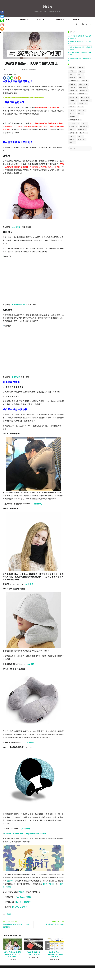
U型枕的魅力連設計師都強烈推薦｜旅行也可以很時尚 (12, 954)
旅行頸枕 (84, 90)
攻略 (85, 81)
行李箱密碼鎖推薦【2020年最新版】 (33, 953)
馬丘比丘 (81, 139)
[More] (19, 78)
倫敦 (71, 74)
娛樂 (81, 77)
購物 (71, 130)
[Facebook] (4, 78)
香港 (71, 139)
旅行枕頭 (82, 87)
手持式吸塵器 (74, 81)
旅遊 (72, 94)
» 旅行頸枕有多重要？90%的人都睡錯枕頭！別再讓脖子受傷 (23, 98)
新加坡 (72, 84)
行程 (84, 123)
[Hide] (0, 32)
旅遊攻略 (73, 100)
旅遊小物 (85, 97)
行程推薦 (73, 126)
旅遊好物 (33, 70)
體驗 (71, 143)
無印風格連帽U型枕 (19, 305)
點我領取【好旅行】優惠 (13, 834)
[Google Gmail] (15, 78)
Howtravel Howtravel (10, 70)
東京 (71, 107)
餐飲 (71, 136)
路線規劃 (73, 133)
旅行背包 (73, 90)
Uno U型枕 (17, 227)
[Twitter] (8, 78)
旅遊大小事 (83, 94)
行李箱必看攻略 (75, 120)
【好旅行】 (10, 881)
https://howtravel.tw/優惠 (36, 834)
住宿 (81, 71)
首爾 (80, 136)
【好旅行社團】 (48, 884)
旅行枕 (72, 87)
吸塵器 (72, 77)
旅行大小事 (83, 84)
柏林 (80, 107)
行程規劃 (84, 126)
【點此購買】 (37, 504)
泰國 (71, 110)
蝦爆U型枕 (16, 377)
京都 (81, 68)
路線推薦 (82, 130)
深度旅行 (81, 110)
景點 (72, 103)
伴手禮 (72, 71)
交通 (72, 68)
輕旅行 (83, 133)
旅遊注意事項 (86, 100)
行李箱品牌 (73, 116)
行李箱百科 (74, 123)
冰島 (80, 74)
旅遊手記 (47, 6)
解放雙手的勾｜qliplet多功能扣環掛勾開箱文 (55, 954)
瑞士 (71, 113)
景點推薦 (83, 103)
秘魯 (80, 113)
